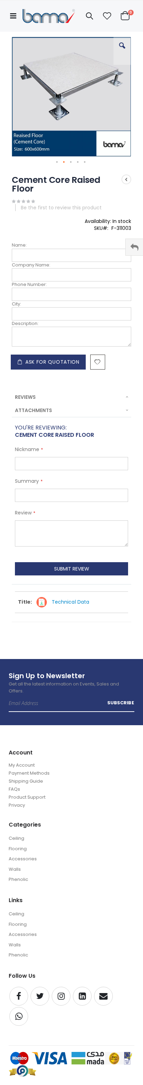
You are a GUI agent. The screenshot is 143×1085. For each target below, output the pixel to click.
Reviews (25, 397)
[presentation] (71, 397)
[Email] (103, 996)
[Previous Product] (126, 179)
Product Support (27, 797)
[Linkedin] (82, 996)
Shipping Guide (26, 781)
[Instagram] (61, 996)
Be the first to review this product (61, 207)
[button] (107, 16)
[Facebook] (18, 996)
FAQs (14, 789)
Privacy (17, 805)
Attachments (33, 410)
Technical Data (70, 601)
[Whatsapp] (18, 1016)
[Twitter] (40, 996)
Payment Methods (29, 773)
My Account (22, 765)
